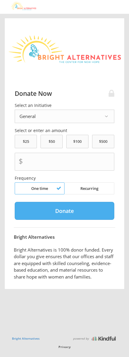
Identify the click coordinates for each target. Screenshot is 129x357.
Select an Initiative (33, 105)
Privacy (64, 347)
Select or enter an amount (41, 130)
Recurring (89, 188)
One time (39, 188)
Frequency (25, 178)
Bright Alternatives (26, 338)
